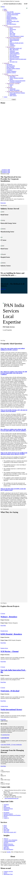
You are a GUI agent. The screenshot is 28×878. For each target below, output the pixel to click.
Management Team (8, 874)
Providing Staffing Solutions (13, 68)
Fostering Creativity (11, 72)
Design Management (14, 38)
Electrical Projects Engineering (14, 37)
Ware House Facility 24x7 (16, 48)
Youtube (7, 855)
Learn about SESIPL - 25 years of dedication (11, 744)
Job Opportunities (11, 65)
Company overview (8, 871)
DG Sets (12, 32)
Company (6, 74)
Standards (9, 16)
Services (6, 25)
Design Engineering (14, 40)
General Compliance (11, 71)
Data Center (12, 33)
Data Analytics (13, 55)
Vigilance (12, 44)
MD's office (6, 848)
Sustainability (13, 94)
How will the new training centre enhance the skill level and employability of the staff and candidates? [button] (13, 430)
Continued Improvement (12, 14)
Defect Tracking (10, 67)
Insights (5, 10)
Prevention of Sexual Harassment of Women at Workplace (17, 81)
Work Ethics (12, 76)
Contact (5, 96)
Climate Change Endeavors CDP (14, 91)
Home (5, 9)
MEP (11, 41)
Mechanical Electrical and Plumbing (12, 815)
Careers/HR (6, 63)
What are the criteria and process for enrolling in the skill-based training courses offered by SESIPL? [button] (14, 453)
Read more (3, 203)
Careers (5, 872)
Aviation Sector (4, 706)
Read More (3, 289)
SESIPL (9, 852)
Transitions (6, 804)
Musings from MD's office (13, 21)
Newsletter (9, 22)
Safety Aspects (13, 95)
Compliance (12, 45)
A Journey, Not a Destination (13, 13)
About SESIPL (10, 12)
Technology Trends (14, 52)
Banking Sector (4, 648)
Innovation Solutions (14, 56)
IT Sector (3, 613)
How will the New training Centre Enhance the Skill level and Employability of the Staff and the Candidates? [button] (14, 373)
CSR (11, 86)
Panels (11, 30)
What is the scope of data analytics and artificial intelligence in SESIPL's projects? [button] (13, 349)
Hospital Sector (4, 631)
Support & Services (8, 808)
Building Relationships (12, 18)
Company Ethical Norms (12, 75)
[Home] (3, 6)
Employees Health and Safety (17, 43)
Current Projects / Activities (13, 83)
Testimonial (6, 810)
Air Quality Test (13, 61)
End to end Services (14, 57)
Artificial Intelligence (14, 53)
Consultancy (9, 70)
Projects (11, 84)
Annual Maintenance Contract (17, 36)
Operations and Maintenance (13, 26)
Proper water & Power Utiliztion (17, 92)
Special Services (10, 47)
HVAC (11, 28)
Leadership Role (5, 737)
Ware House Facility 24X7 (10, 832)
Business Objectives (11, 17)
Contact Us (6, 818)
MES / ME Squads (14, 49)
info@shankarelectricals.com (11, 798)
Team (5, 806)
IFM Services (13, 29)
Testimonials (9, 87)
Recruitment (9, 64)
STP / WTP (12, 34)
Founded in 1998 (6, 169)
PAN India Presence (11, 24)
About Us (6, 838)
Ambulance (12, 51)
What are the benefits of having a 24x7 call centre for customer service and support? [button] (14, 410)
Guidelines (9, 20)
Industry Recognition (14, 90)
